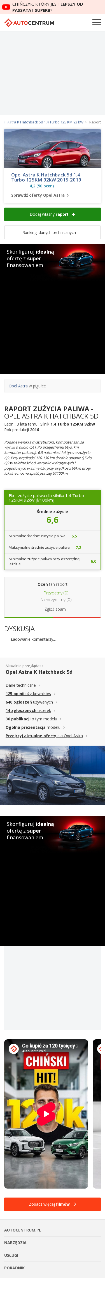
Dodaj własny (49, 214)
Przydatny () (56, 593)
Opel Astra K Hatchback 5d (39, 671)
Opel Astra (18, 386)
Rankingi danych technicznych (49, 232)
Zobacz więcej (49, 1204)
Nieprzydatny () (55, 599)
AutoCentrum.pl (29, 23)
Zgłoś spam (55, 609)
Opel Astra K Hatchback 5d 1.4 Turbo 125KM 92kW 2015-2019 (46, 177)
